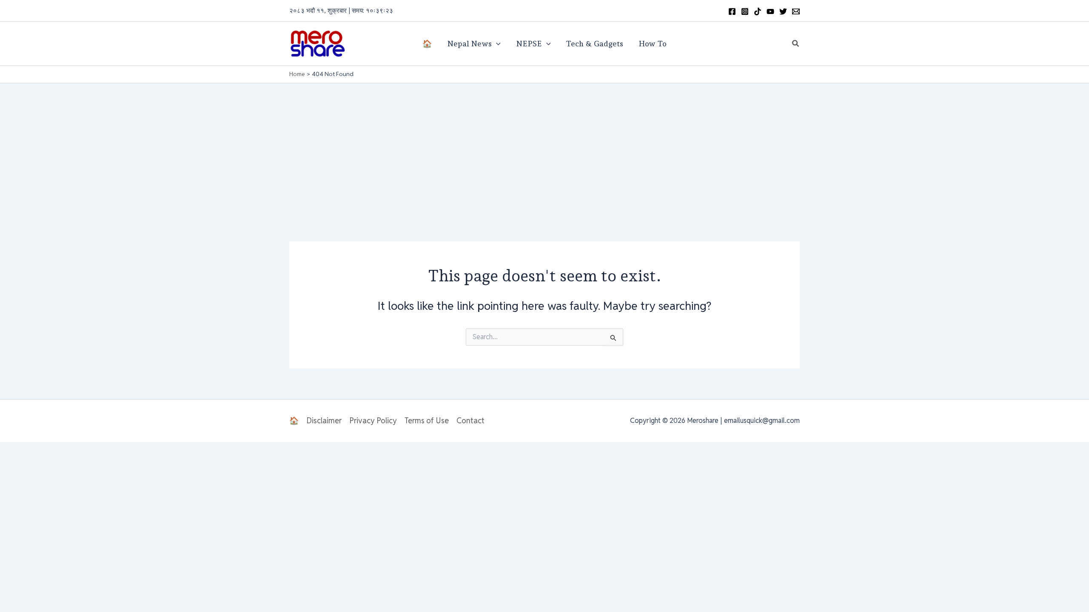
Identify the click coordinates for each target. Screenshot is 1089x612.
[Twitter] (783, 11)
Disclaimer (324, 420)
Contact (470, 420)
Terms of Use (427, 420)
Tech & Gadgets (594, 43)
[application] (496, 43)
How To (653, 43)
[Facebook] (732, 11)
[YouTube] (770, 11)
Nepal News (469, 43)
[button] (796, 43)
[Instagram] (745, 11)
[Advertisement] (544, 147)
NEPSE (529, 43)
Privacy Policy (373, 420)
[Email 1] (796, 11)
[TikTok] (757, 11)
